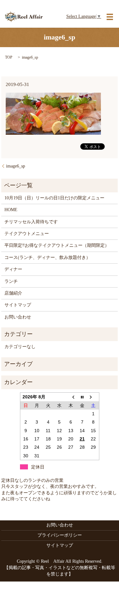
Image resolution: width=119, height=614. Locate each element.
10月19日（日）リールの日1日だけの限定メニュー (54, 198)
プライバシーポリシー (59, 535)
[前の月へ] (70, 397)
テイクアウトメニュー (26, 233)
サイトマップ (17, 305)
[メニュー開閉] (110, 17)
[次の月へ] (93, 397)
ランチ (11, 281)
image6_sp (15, 166)
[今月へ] (82, 397)
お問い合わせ (17, 317)
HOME (10, 209)
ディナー (13, 269)
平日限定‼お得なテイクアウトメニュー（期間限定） (56, 245)
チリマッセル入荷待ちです (31, 221)
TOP (8, 57)
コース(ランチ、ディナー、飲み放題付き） (47, 257)
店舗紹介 (13, 293)
